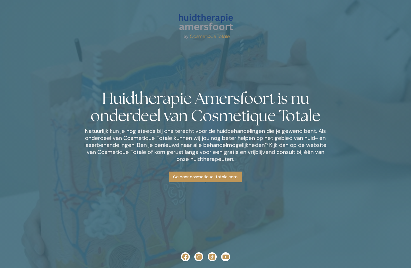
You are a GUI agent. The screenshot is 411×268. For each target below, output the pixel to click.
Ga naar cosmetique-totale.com (205, 177)
